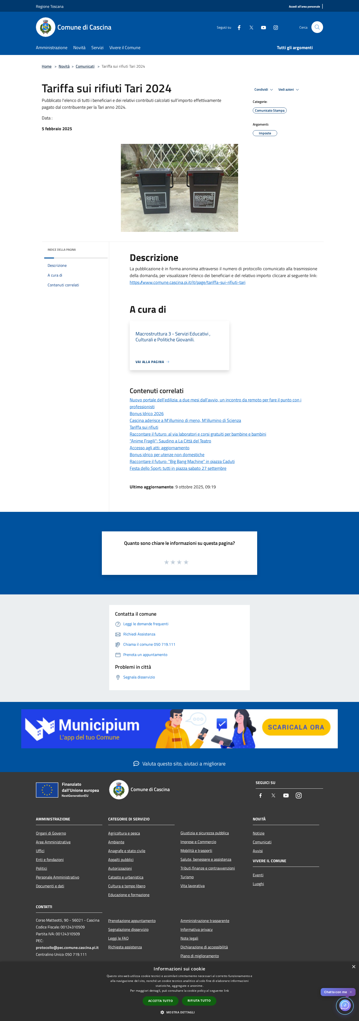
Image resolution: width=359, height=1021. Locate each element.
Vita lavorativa (192, 886)
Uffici (40, 851)
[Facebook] (237, 27)
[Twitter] (249, 27)
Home (47, 66)
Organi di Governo (51, 833)
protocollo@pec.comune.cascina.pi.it (67, 947)
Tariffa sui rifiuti (144, 427)
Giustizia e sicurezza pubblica (204, 833)
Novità (64, 66)
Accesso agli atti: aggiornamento (160, 447)
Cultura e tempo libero (126, 886)
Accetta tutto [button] (160, 1001)
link (226, 991)
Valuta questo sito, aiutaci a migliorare (183, 763)
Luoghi (258, 884)
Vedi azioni (286, 89)
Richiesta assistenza (125, 947)
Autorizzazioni (120, 868)
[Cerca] (317, 27)
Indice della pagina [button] (62, 249)
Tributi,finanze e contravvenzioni (207, 868)
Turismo (187, 877)
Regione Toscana (49, 6)
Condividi (261, 89)
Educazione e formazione (128, 895)
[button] (179, 1012)
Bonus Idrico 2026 (147, 413)
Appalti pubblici (121, 859)
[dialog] (179, 991)
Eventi (258, 875)
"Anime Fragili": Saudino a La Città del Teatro (170, 441)
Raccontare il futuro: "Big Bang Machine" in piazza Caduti (182, 461)
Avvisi (258, 851)
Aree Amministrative (53, 842)
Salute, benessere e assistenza (205, 859)
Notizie (258, 833)
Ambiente (116, 842)
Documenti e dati (50, 886)
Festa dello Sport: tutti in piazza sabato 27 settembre (178, 468)
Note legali (189, 938)
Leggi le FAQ (118, 938)
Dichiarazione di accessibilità (204, 947)
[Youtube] (261, 27)
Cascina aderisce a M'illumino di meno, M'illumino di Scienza (185, 420)
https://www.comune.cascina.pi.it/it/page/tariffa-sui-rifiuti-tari (187, 282)
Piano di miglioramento (199, 956)
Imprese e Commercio (198, 842)
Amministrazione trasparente (204, 921)
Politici (41, 868)
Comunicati (85, 66)
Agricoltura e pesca (124, 833)
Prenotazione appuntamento (132, 921)
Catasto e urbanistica (125, 877)
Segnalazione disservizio (128, 929)
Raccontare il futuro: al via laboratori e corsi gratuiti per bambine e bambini (198, 434)
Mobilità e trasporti (196, 850)
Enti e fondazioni (50, 859)
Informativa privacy (196, 929)
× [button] (353, 967)
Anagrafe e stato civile (126, 851)
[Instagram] (274, 27)
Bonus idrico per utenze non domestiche (167, 454)
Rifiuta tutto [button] (199, 1001)
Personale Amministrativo (57, 877)
